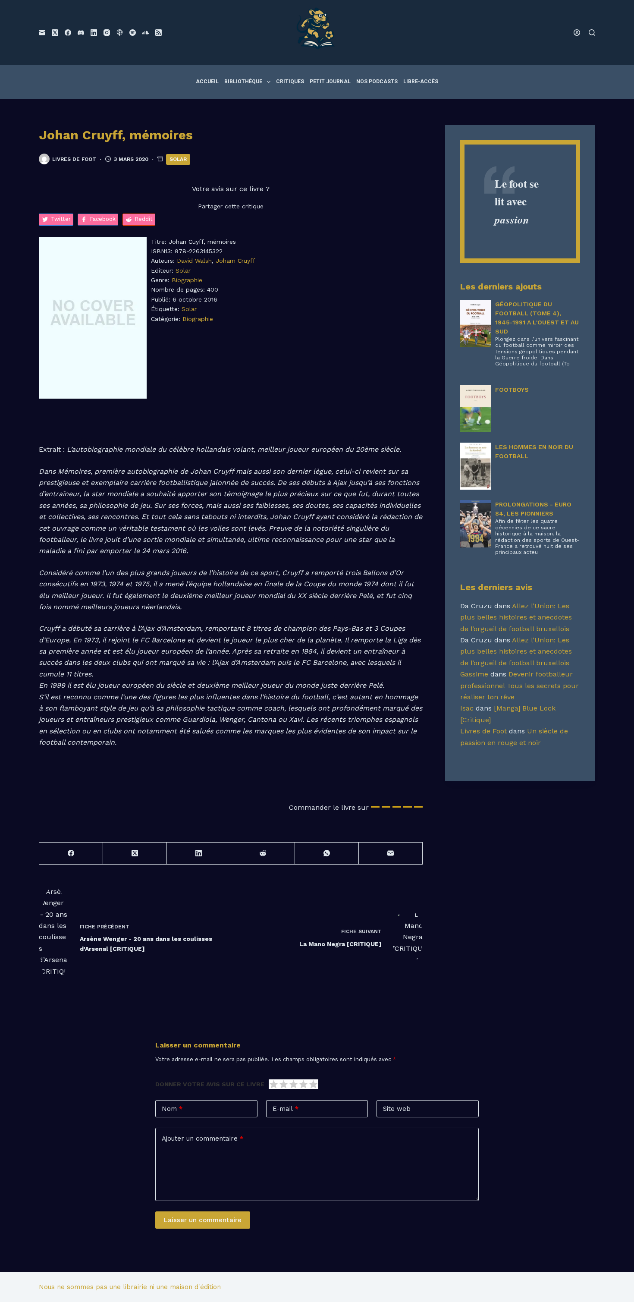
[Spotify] (132, 32)
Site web (397, 1109)
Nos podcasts (377, 82)
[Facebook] (68, 32)
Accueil (207, 82)
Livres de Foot (483, 731)
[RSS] (158, 32)
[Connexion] (577, 32)
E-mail (285, 1109)
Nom (172, 1109)
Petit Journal (330, 82)
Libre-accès (420, 82)
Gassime (474, 674)
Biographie (187, 280)
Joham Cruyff (235, 260)
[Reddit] (263, 854)
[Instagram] (107, 32)
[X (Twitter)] (55, 32)
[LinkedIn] (94, 32)
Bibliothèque (243, 82)
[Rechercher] (592, 32)
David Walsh (194, 260)
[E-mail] (42, 32)
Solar (178, 159)
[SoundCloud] (145, 32)
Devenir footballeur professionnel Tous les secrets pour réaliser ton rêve (519, 685)
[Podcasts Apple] (119, 32)
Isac (467, 708)
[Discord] (81, 32)
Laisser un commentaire (203, 1220)
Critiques (290, 82)
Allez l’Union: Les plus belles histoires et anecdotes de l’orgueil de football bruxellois (516, 617)
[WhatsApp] (327, 854)
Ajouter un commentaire (202, 1138)
